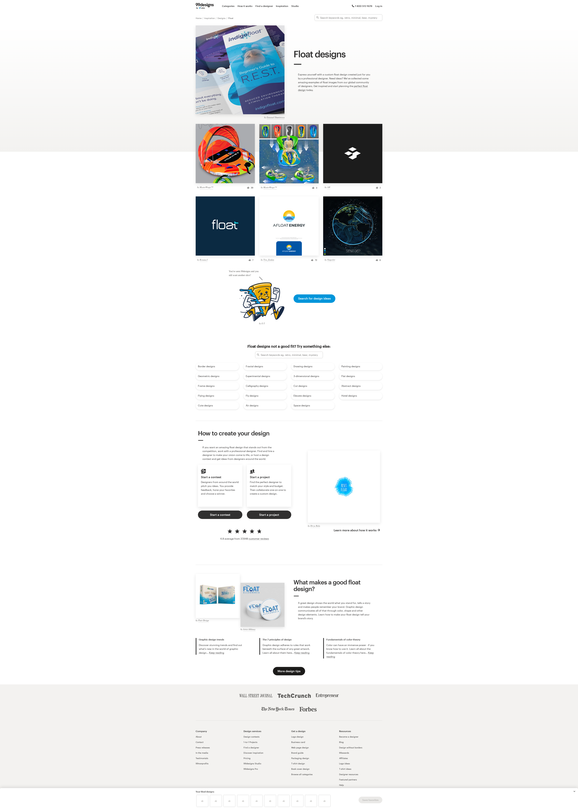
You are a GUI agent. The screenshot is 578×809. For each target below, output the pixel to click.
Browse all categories (302, 774)
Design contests (251, 736)
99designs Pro (251, 769)
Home (199, 18)
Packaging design (300, 758)
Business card (298, 742)
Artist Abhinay (249, 629)
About (199, 736)
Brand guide (297, 753)
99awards (344, 753)
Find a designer (264, 6)
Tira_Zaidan (268, 259)
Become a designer (348, 736)
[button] (574, 791)
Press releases (203, 747)
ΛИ (328, 187)
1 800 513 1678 (363, 6)
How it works (245, 6)
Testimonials (202, 758)
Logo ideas (344, 763)
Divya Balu (315, 525)
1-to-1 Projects (250, 742)
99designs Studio (252, 763)
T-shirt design (298, 763)
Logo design (297, 736)
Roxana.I (204, 259)
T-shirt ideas (345, 769)
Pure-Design (203, 620)
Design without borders (350, 747)
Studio (295, 6)
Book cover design (300, 769)
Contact (200, 742)
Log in (378, 6)
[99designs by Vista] (205, 6)
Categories (228, 6)
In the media (202, 753)
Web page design (300, 747)
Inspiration (282, 6)
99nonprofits (202, 763)
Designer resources (348, 774)
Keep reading (216, 652)
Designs (222, 18)
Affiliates (343, 758)
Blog (341, 742)
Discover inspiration (253, 753)
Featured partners (348, 779)
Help (341, 785)
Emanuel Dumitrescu (275, 117)
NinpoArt (331, 259)
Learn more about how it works (355, 530)
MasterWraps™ (206, 187)
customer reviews (259, 538)
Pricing (247, 758)
